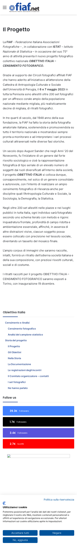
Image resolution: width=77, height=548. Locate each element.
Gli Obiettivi (14, 352)
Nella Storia (14, 358)
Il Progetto (14, 346)
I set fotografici (17, 382)
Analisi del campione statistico (25, 334)
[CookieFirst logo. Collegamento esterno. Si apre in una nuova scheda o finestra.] (4, 503)
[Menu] (5, 8)
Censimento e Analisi (17, 322)
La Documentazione (19, 364)
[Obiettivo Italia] (24, 7)
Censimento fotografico (22, 328)
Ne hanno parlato (18, 388)
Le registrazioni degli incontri (24, 370)
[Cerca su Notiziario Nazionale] (72, 8)
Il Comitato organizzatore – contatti (28, 376)
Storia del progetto (16, 340)
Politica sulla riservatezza (59, 499)
